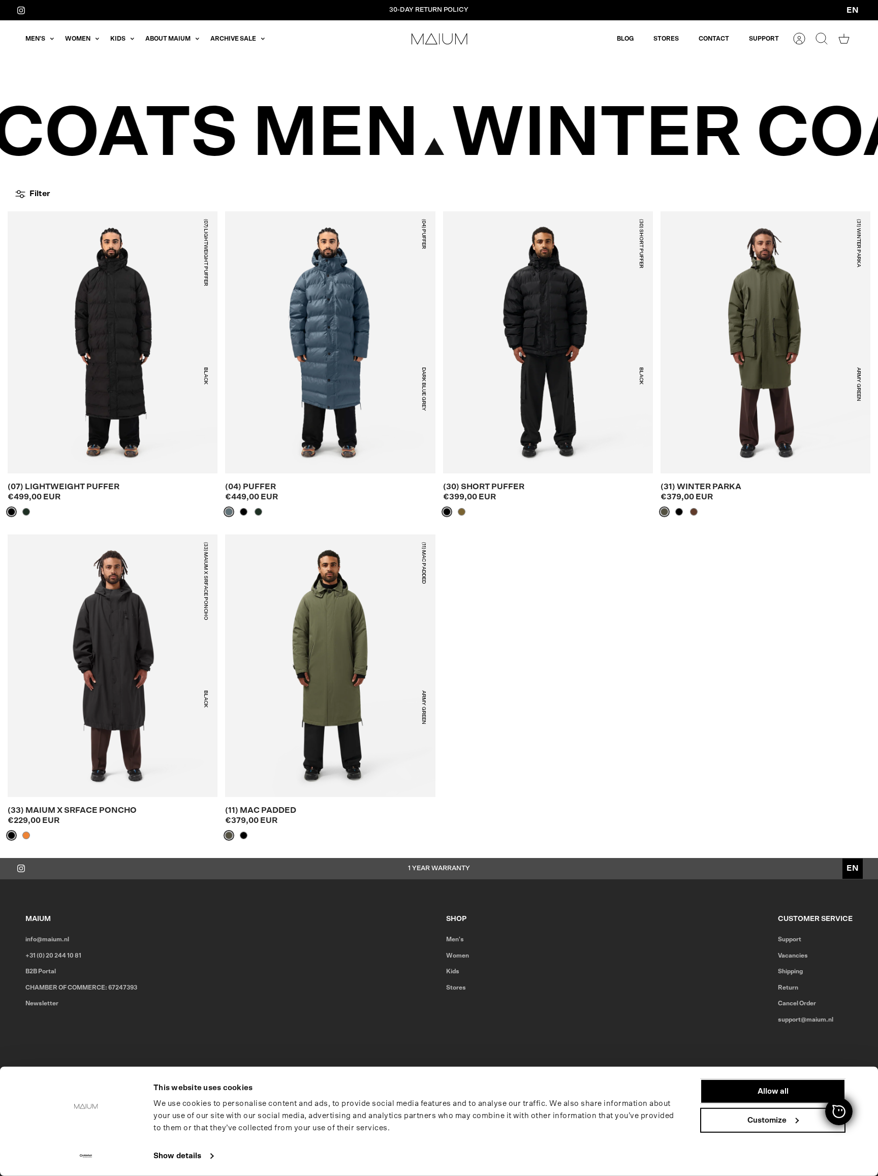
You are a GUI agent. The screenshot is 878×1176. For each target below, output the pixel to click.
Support (764, 39)
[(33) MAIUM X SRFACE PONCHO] (112, 665)
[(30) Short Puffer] (548, 342)
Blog (625, 39)
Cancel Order (797, 1003)
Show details (177, 1156)
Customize (767, 1120)
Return (788, 987)
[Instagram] (21, 10)
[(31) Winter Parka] (765, 342)
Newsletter (41, 1003)
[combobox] (852, 10)
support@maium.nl (805, 1019)
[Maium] (439, 39)
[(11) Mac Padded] (330, 665)
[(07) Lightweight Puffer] (112, 342)
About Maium (168, 39)
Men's (35, 39)
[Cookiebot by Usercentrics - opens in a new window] (86, 1156)
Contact (714, 39)
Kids (118, 39)
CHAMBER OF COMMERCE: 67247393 (81, 987)
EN (852, 10)
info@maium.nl (47, 939)
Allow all (773, 1091)
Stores (666, 39)
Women (77, 39)
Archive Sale (233, 39)
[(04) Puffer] (330, 342)
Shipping (790, 971)
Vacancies (793, 955)
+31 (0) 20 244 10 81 (53, 955)
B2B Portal (40, 971)
